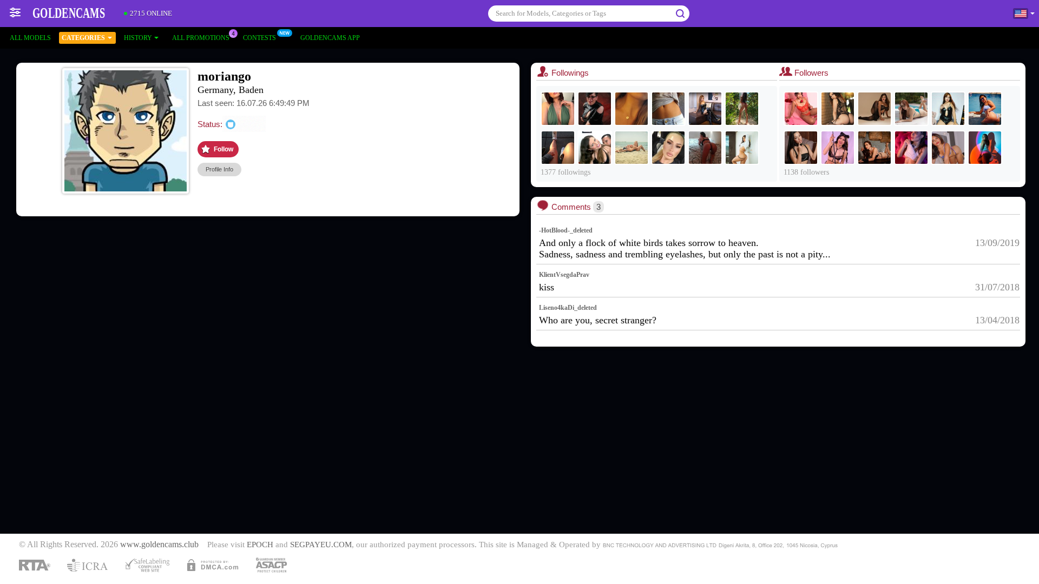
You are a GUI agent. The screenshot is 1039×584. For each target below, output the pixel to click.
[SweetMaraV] (631, 108)
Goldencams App (330, 38)
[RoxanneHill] (874, 108)
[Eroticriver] (742, 108)
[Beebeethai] (705, 108)
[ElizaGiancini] (948, 147)
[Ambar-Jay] (911, 147)
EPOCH (260, 544)
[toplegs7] (558, 108)
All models (30, 38)
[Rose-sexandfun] (801, 147)
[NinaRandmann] (594, 108)
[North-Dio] (985, 108)
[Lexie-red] (837, 108)
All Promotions (200, 38)
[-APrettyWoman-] (948, 108)
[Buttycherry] (911, 108)
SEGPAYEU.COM (321, 544)
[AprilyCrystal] (985, 147)
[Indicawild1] (558, 147)
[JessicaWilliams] (801, 108)
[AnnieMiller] (742, 147)
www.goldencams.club (159, 544)
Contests (259, 38)
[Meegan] (631, 147)
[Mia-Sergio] (594, 147)
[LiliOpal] (837, 147)
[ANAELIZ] (705, 147)
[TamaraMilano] (668, 147)
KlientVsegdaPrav (564, 274)
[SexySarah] (668, 108)
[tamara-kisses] (874, 147)
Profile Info (219, 169)
